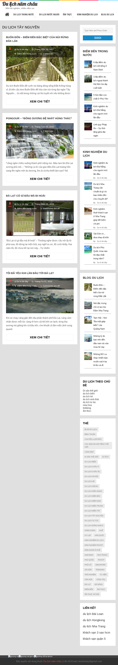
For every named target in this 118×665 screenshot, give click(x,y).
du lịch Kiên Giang (93, 491)
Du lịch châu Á (92, 467)
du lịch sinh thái (91, 399)
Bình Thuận (90, 434)
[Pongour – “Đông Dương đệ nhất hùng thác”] (40, 140)
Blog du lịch (107, 14)
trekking (87, 408)
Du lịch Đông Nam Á (94, 526)
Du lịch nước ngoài (49, 14)
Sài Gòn (88, 570)
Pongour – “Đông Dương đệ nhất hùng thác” (39, 118)
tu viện (103, 575)
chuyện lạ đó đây (93, 439)
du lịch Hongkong (94, 620)
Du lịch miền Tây (92, 511)
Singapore (100, 565)
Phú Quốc (89, 560)
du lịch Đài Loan (93, 613)
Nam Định (89, 555)
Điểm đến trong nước (27, 54)
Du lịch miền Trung (94, 506)
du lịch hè (88, 396)
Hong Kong (90, 530)
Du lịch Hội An (91, 486)
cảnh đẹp (89, 452)
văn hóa (88, 580)
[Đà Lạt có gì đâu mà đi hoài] (40, 218)
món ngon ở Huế (92, 550)
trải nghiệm (90, 575)
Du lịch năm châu (19, 3)
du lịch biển (89, 393)
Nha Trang (102, 555)
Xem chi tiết (44, 102)
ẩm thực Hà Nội (92, 594)
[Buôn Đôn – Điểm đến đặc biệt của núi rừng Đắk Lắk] (40, 63)
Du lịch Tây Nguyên (94, 516)
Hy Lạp (88, 535)
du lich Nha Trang (94, 626)
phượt (101, 560)
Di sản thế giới (90, 390)
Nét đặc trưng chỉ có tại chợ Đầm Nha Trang (100, 307)
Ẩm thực (67, 14)
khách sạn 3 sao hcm (96, 632)
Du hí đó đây (22, 49)
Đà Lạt (88, 584)
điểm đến (89, 589)
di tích (105, 457)
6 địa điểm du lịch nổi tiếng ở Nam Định (100, 66)
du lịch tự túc (89, 402)
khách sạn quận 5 (94, 638)
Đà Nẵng (99, 584)
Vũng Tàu (100, 580)
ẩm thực (87, 411)
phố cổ (88, 565)
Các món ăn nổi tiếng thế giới (97, 445)
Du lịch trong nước (23, 14)
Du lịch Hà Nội (91, 476)
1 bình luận (48, 54)
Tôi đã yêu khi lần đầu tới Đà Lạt (30, 273)
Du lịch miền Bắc (92, 496)
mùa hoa (87, 405)
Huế (101, 530)
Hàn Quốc (99, 535)
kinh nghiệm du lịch (94, 540)
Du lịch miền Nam (93, 501)
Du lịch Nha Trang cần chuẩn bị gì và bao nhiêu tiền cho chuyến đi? (100, 191)
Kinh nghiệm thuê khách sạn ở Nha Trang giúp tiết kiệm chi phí (100, 216)
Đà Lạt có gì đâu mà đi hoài (25, 195)
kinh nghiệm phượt (94, 545)
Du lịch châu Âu (92, 472)
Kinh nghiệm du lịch (87, 14)
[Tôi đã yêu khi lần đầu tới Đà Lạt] (40, 295)
